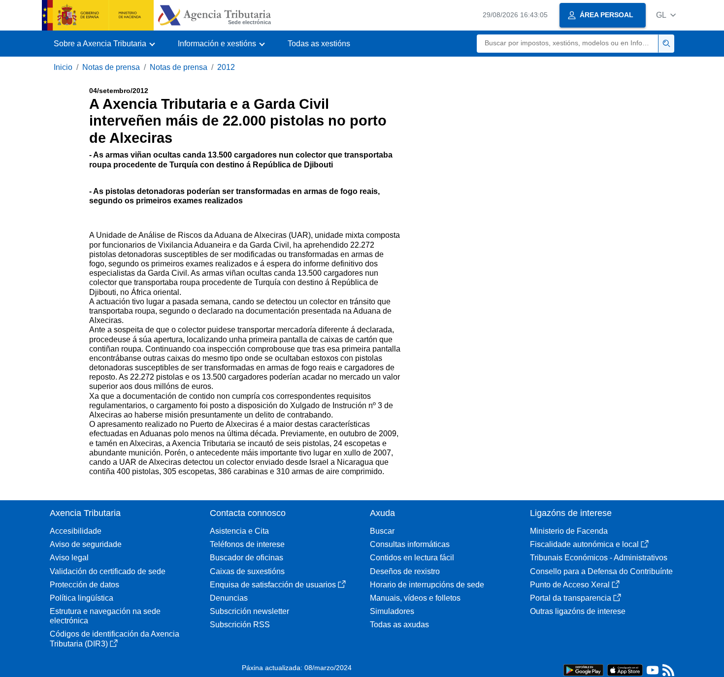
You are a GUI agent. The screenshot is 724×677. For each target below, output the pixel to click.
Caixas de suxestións (247, 571)
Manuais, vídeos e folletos (415, 598)
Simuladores (392, 611)
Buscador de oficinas (246, 557)
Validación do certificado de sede (107, 571)
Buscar (382, 531)
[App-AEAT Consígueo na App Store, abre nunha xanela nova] (625, 669)
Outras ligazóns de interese (577, 611)
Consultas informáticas (410, 544)
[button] (666, 15)
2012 (226, 67)
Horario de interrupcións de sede (427, 584)
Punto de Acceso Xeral (570, 584)
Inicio (63, 67)
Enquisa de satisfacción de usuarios (273, 584)
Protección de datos (84, 584)
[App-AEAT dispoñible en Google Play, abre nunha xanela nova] (583, 669)
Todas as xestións (319, 43)
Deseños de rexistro (405, 571)
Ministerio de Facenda (569, 531)
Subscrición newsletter (249, 611)
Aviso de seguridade (86, 544)
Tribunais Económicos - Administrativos (598, 557)
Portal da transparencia (570, 598)
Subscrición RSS (240, 624)
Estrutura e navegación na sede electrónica (105, 616)
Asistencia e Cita (239, 531)
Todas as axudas (399, 624)
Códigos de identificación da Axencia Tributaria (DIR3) (114, 638)
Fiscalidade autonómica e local (584, 544)
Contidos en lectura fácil (412, 557)
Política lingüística (81, 598)
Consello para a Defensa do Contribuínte (601, 571)
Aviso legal (69, 557)
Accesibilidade (75, 531)
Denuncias (229, 598)
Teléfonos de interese (247, 544)
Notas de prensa (111, 67)
